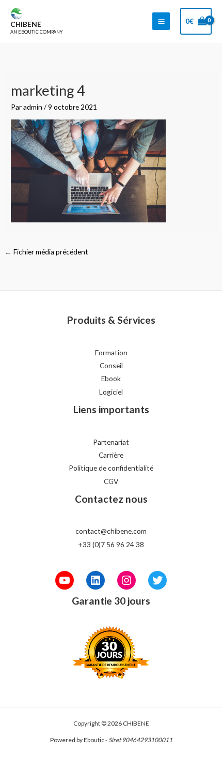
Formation (111, 352)
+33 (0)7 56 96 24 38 (111, 544)
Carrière (111, 454)
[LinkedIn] (95, 580)
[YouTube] (64, 580)
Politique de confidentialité (111, 467)
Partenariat (111, 442)
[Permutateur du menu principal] (161, 21)
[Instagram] (126, 580)
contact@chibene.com (111, 530)
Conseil (111, 365)
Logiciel (111, 391)
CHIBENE (25, 24)
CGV (111, 481)
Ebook (111, 378)
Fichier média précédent (46, 251)
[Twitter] (157, 580)
